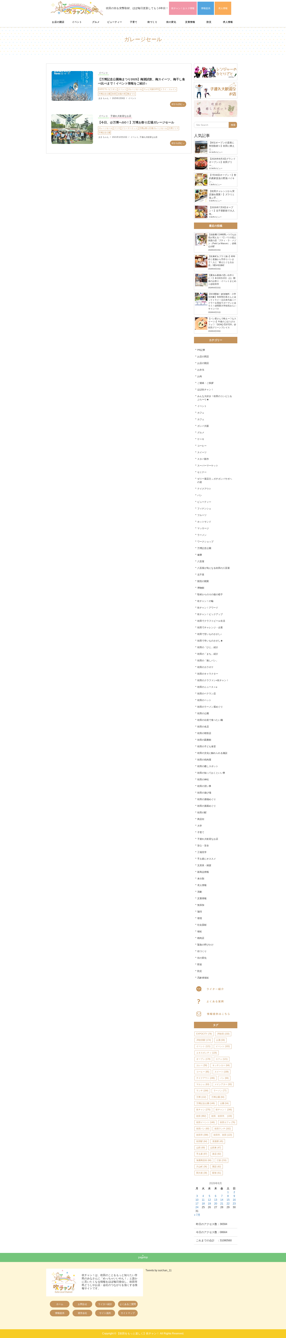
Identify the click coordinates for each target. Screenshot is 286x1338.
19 (209, 1203)
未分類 (200, 878)
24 (196, 1207)
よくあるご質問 (128, 1304)
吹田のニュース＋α (207, 687)
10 (196, 1199)
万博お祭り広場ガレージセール (153, 128)
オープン (203, 1059)
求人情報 (223, 8)
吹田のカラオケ (205, 667)
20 (215, 1203)
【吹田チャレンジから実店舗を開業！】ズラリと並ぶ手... (222, 194)
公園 (224, 1103)
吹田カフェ (227, 1122)
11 (203, 1199)
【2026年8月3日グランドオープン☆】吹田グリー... (222, 162)
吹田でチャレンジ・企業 (210, 627)
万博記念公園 (104, 94)
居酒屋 (217, 1141)
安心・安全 (203, 845)
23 (234, 1203)
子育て (133, 22)
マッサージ (203, 528)
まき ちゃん (103, 98)
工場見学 (202, 852)
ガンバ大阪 (203, 426)
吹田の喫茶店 (204, 733)
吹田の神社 (203, 779)
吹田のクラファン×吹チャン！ (213, 680)
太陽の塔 (122, 94)
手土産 (201, 1154)
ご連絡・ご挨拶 (205, 383)
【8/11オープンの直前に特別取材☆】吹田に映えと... (222, 146)
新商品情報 (203, 872)
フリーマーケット (130, 128)
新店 (216, 1154)
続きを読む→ (178, 104)
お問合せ (82, 1304)
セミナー (202, 472)
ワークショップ (205, 541)
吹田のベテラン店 (206, 693)
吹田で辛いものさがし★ (210, 640)
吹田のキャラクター (207, 673)
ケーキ (200, 439)
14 (221, 1199)
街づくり (152, 22)
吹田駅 (201, 1141)
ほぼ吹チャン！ (205, 389)
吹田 (114, 94)
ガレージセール (135, 89)
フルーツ (202, 515)
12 (209, 1199)
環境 (199, 918)
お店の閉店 (203, 356)
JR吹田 (223, 1034)
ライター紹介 (105, 1304)
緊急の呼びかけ (205, 944)
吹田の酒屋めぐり (206, 806)
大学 (199, 825)
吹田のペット (204, 700)
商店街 (200, 819)
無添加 (200, 905)
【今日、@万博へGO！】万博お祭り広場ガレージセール (136, 122)
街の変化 (171, 22)
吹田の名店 (203, 726)
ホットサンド (204, 521)
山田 (200, 1147)
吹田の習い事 (204, 786)
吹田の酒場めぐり (206, 799)
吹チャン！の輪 (205, 601)
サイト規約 (105, 1313)
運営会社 (82, 1313)
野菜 (199, 964)
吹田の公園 (203, 713)
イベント (77, 22)
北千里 (200, 574)
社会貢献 (202, 924)
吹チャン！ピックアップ (210, 614)
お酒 (220, 1040)
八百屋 (200, 561)
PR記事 (201, 350)
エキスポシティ (206, 1053)
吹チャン (203, 1109)
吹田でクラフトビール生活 (211, 621)
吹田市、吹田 (223, 1135)
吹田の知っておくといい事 (211, 773)
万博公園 (217, 1097)
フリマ (117, 128)
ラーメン (202, 535)
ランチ (202, 1090)
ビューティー (114, 22)
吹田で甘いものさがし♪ (209, 634)
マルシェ (202, 1084)
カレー (201, 1065)
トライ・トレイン (168, 89)
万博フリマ (174, 128)
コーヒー (202, 445)
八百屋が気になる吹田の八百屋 (213, 568)
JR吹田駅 (203, 1040)
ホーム (59, 1304)
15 (228, 1199)
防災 (209, 22)
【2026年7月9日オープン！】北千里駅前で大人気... (222, 210)
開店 (216, 1166)
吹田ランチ (223, 1128)
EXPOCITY (204, 1034)
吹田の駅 (202, 812)
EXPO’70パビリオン (107, 89)
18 (203, 1203)
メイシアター (223, 1084)
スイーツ (202, 452)
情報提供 (205, 8)
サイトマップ (128, 1313)
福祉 (199, 931)
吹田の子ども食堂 (206, 746)
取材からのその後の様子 (210, 594)
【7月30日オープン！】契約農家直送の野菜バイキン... (222, 178)
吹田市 (202, 1135)
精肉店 (200, 938)
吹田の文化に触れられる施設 (212, 753)
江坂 (221, 1160)
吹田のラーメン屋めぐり (210, 706)
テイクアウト (204, 488)
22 (228, 1203)
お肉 (199, 376)
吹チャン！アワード (207, 607)
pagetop (143, 1257)
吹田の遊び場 (204, 792)
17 (196, 1203)
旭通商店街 (203, 1160)
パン (199, 495)
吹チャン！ (224, 1109)
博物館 (200, 587)
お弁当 (200, 369)
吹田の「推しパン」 (207, 660)
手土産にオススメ (206, 858)
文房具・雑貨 (204, 865)
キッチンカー (221, 1065)
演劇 (199, 891)
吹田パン (202, 1128)
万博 (201, 1097)
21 (221, 1203)
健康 (199, 554)
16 (234, 1199)
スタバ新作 (203, 459)
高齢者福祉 (203, 977)
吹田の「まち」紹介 (207, 654)
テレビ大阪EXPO (151, 89)
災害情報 (190, 22)
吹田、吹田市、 (221, 1116)
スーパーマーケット (207, 465)
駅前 (216, 1173)
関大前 (201, 1173)
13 (215, 1199)
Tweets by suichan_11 (158, 1270)
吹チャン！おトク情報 (182, 8)
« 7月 (197, 1214)
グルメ (96, 22)
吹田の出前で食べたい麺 (210, 720)
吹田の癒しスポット (207, 766)
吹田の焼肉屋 (204, 759)
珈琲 (199, 911)
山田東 (215, 1147)
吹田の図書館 (204, 739)
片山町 (201, 1166)
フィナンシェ (204, 508)
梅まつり (131, 94)
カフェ (200, 412)
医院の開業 (203, 581)
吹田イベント (205, 1122)
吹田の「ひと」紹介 (207, 647)
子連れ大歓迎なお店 (120, 116)
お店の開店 (58, 22)
